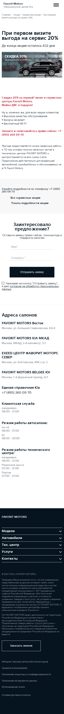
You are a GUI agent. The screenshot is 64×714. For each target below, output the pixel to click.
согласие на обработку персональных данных (30, 288)
